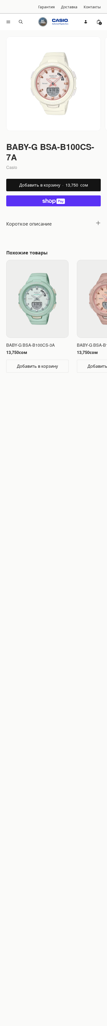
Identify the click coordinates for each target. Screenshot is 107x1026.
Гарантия (46, 6)
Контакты (92, 6)
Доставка (69, 6)
